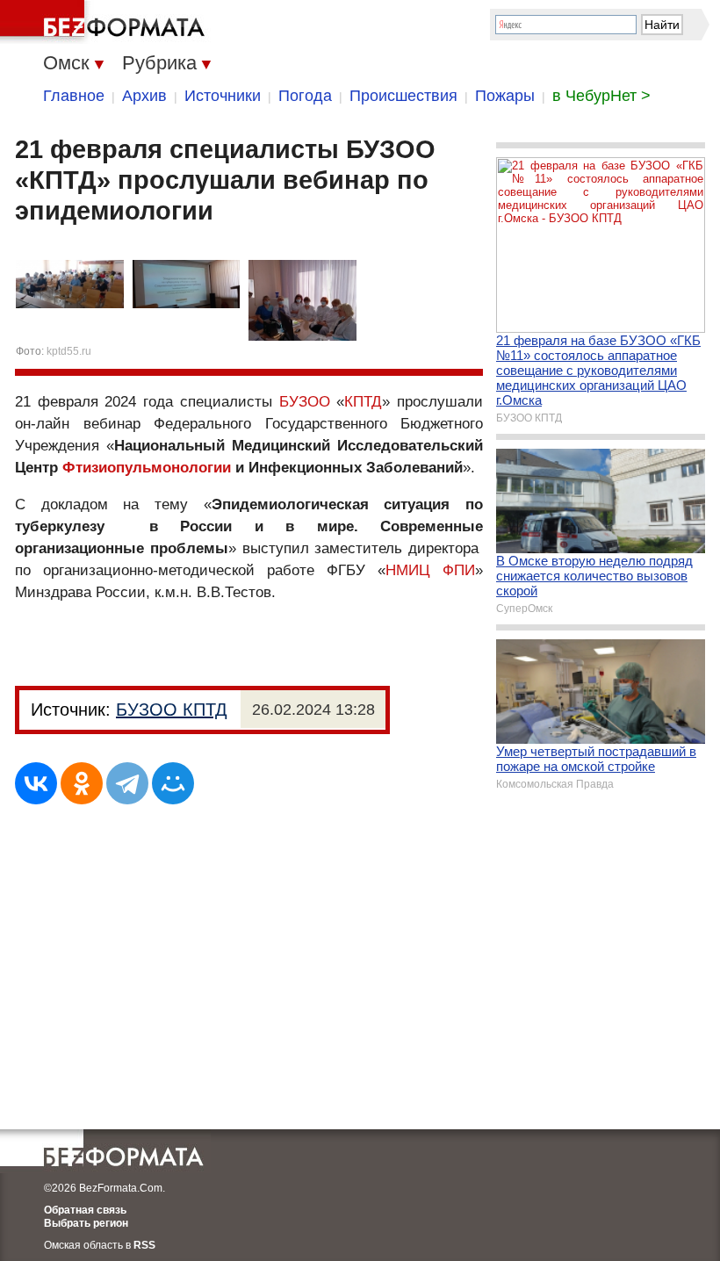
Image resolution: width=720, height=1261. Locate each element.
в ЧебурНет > (601, 95)
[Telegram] (127, 783)
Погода (305, 95)
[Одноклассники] (82, 783)
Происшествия (403, 95)
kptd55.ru (69, 351)
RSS (144, 1245)
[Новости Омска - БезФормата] (105, 22)
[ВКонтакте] (36, 783)
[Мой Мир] (173, 783)
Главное (73, 95)
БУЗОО (304, 401)
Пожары (505, 95)
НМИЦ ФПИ (430, 570)
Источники (222, 95)
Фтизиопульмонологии (146, 467)
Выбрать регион (86, 1223)
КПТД (363, 401)
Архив (144, 95)
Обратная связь (85, 1210)
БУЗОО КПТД (171, 709)
